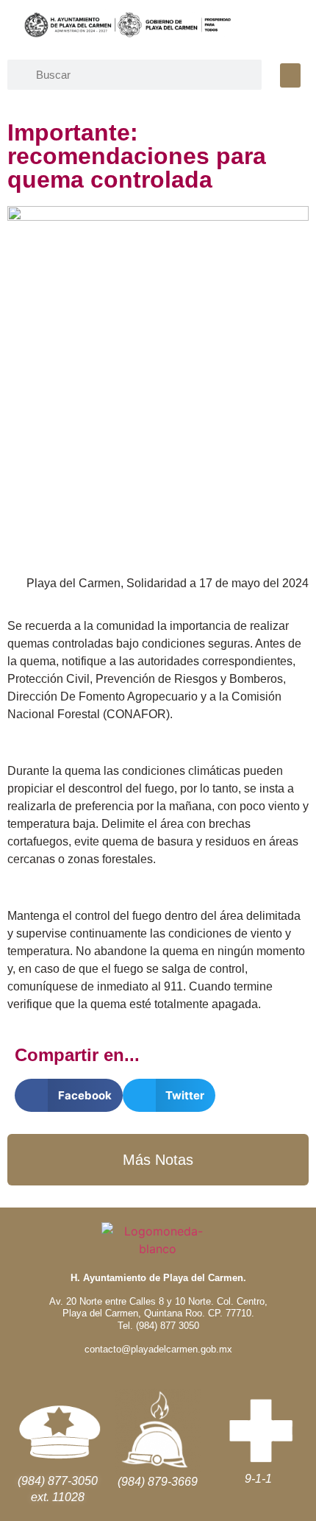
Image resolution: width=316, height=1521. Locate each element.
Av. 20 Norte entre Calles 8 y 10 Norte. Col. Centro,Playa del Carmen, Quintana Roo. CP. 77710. (158, 1307)
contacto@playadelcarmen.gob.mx (158, 1349)
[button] (290, 75)
